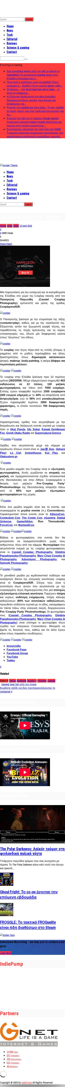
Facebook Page (16, 649)
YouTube (12, 656)
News (10, 30)
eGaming (49, 517)
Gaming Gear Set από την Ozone (18, 684)
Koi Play (51, 452)
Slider (16, 226)
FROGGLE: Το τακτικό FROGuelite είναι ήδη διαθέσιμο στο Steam (28, 924)
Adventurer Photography (39, 559)
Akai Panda (17, 429)
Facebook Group (17, 653)
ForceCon (6, 525)
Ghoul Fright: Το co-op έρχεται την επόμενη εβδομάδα (29, 894)
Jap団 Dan (47, 449)
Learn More (5, 953)
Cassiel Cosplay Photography (32, 552)
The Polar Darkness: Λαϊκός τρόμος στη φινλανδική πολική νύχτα (32, 851)
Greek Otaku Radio (18, 433)
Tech (10, 34)
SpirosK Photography (14, 563)
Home (10, 26)
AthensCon (57, 514)
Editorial (12, 39)
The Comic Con (32, 517)
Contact (12, 52)
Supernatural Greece (48, 433)
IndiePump (27, 1082)
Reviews (12, 43)
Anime (3, 226)
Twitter (11, 660)
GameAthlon (25, 521)
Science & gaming (18, 47)
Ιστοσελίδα (14, 646)
